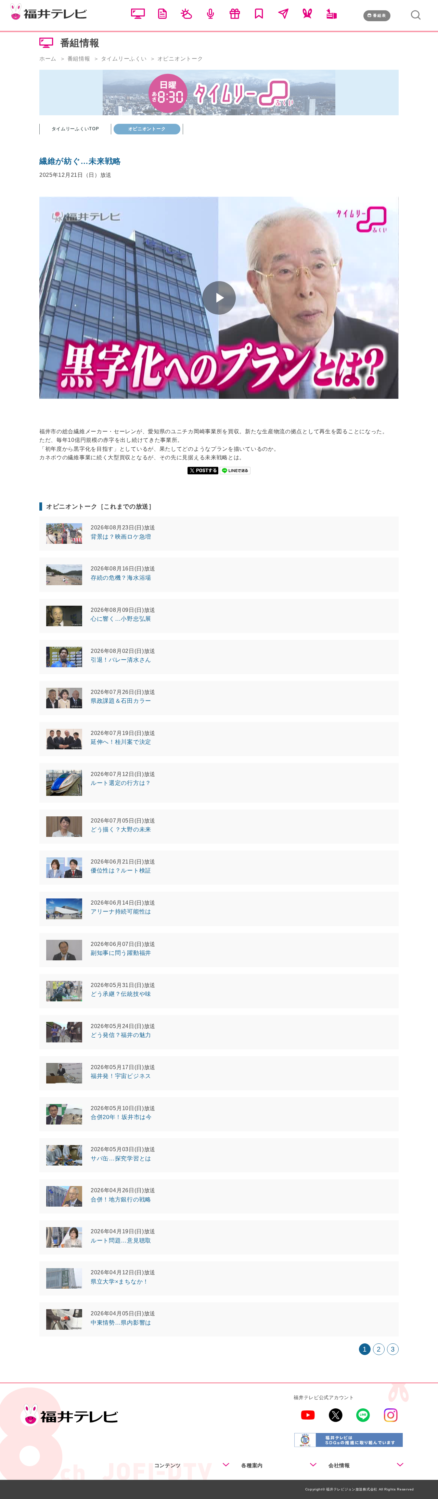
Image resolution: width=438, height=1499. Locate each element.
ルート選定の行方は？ (121, 783)
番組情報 (78, 59)
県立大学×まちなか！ (120, 1281)
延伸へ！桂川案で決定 (121, 742)
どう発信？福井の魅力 (121, 1035)
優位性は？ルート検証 (121, 870)
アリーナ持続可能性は (121, 911)
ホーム (47, 59)
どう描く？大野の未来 (121, 829)
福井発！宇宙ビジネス (121, 1076)
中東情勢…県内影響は (121, 1322)
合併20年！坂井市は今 (121, 1117)
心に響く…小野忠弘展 (121, 619)
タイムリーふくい (124, 59)
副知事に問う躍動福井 (121, 953)
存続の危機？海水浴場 (121, 578)
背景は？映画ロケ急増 (121, 537)
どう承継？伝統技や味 (121, 994)
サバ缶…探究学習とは (121, 1158)
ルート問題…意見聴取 (121, 1240)
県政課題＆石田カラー (121, 701)
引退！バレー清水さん (121, 660)
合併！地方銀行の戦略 (121, 1199)
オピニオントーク (147, 128)
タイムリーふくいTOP (75, 128)
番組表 (379, 15)
